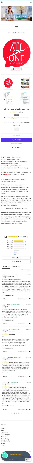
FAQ (2, 430)
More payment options (16, 143)
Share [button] (5, 298)
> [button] (21, 413)
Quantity (17, 127)
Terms (3, 443)
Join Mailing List (5, 434)
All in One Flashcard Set (7, 295)
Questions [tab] (15, 266)
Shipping (13, 118)
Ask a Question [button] (17, 261)
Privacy (3, 445)
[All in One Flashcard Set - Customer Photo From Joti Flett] (16, 253)
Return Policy (5, 439)
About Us (3, 437)
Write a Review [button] (17, 257)
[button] (27, 298)
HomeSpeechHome (21, 454)
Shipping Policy (5, 441)
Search (3, 428)
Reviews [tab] (5, 266)
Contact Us (4, 432)
